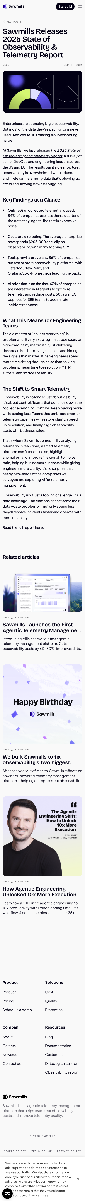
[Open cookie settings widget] (7, 1193)
